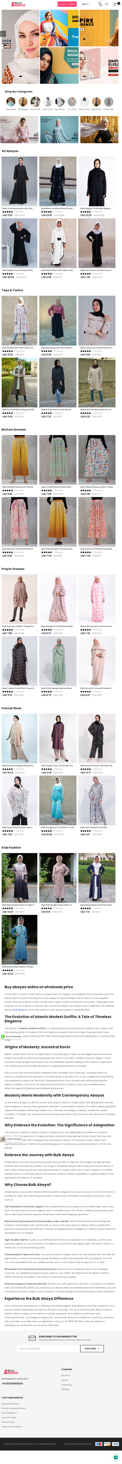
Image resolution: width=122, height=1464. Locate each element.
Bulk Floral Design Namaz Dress (56, 688)
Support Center (9, 1417)
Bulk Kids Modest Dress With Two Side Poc (61, 905)
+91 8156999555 (12, 1383)
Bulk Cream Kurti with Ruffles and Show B (100, 347)
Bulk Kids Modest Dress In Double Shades (22, 966)
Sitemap (65, 1389)
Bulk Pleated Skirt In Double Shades (58, 548)
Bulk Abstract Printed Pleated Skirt (97, 548)
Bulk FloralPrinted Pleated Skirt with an (60, 487)
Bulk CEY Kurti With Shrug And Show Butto (22, 409)
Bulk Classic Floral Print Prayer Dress (20, 688)
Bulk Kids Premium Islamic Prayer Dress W (100, 626)
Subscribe (90, 1348)
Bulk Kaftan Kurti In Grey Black (56, 409)
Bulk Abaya (19, 1009)
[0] (115, 4)
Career (64, 1380)
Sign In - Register (68, 4)
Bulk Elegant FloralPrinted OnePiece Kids (61, 626)
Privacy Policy (8, 1422)
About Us (65, 1375)
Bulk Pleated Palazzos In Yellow (17, 487)
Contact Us (66, 1384)
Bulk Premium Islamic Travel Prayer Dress (22, 626)
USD (86, 4)
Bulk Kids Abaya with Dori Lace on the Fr (99, 270)
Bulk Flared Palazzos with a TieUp (96, 487)
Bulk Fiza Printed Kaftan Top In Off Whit (21, 827)
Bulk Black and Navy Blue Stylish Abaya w (61, 208)
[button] (20, 76)
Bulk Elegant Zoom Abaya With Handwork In (23, 270)
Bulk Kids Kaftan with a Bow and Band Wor (61, 270)
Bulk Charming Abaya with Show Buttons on (23, 208)
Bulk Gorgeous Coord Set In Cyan (57, 827)
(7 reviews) (19, 212)
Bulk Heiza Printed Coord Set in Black (98, 765)
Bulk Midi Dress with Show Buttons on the (61, 347)
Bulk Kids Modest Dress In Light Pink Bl (20, 905)
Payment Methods (10, 1403)
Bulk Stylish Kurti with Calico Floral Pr (20, 347)
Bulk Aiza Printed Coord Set (93, 827)
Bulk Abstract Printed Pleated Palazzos (21, 548)
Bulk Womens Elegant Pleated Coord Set (22, 765)
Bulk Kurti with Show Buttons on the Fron (99, 409)
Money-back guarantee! (14, 1408)
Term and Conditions (12, 1426)
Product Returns (9, 1412)
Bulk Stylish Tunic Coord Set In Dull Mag (60, 765)
